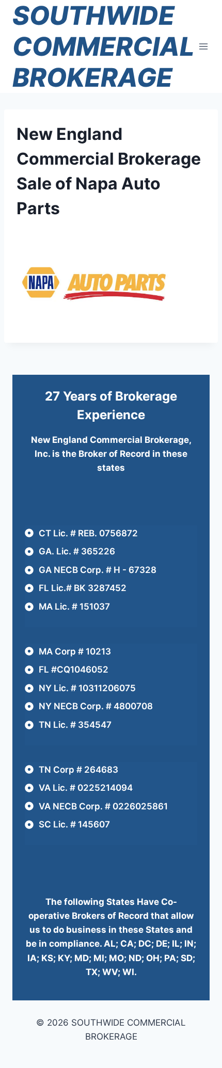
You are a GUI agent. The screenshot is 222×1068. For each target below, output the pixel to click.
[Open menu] (203, 46)
